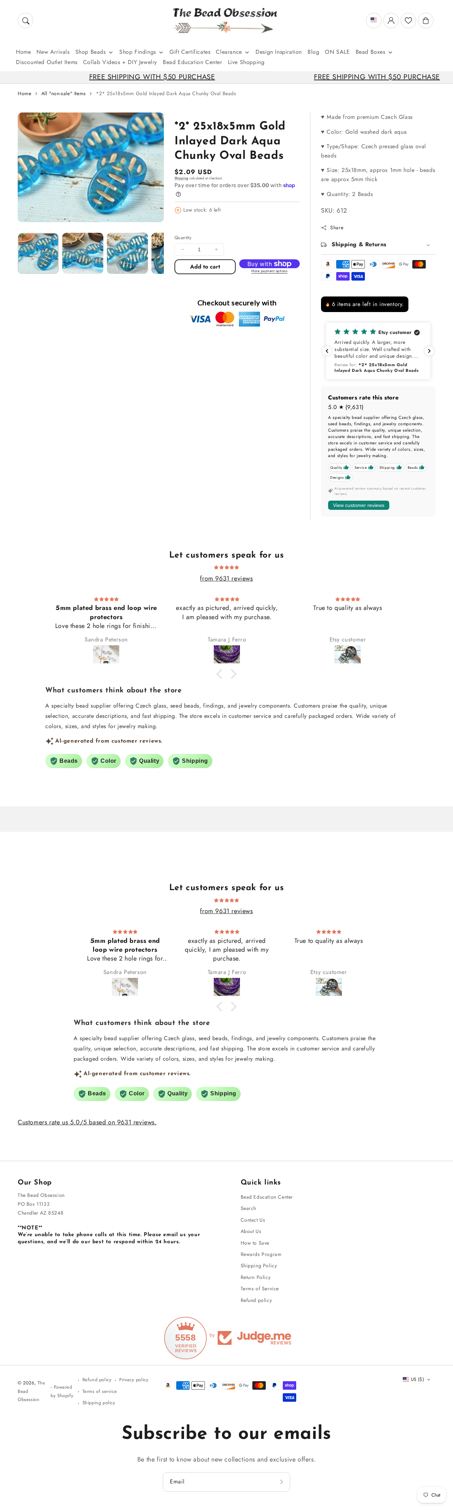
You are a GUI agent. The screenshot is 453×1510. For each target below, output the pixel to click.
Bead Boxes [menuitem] (370, 52)
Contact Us (253, 1219)
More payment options (269, 270)
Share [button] (336, 227)
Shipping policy (98, 1402)
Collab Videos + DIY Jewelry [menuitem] (120, 62)
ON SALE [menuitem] (337, 52)
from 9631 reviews (226, 578)
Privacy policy (133, 1379)
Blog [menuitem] (313, 52)
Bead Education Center (267, 1196)
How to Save (255, 1242)
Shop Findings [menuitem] (137, 52)
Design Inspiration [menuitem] (279, 52)
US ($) (417, 1379)
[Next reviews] (429, 351)
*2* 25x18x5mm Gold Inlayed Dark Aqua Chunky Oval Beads (166, 93)
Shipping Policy (259, 1265)
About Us (251, 1231)
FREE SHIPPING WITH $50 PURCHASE (111, 77)
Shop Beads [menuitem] (90, 52)
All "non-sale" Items (63, 93)
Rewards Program (261, 1254)
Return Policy (256, 1277)
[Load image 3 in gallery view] (127, 253)
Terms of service (99, 1391)
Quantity (182, 237)
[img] (226, 566)
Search (249, 1208)
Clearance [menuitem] (229, 52)
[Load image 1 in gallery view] (38, 253)
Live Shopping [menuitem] (246, 62)
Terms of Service (260, 1288)
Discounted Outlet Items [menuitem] (47, 62)
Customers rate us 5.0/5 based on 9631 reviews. (87, 1122)
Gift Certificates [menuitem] (190, 52)
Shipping (181, 178)
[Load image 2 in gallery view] (82, 253)
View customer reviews (358, 505)
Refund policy (256, 1300)
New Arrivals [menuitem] (52, 52)
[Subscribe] (282, 1481)
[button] (25, 20)
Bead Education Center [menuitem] (192, 62)
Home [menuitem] (23, 52)
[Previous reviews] (327, 351)
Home (24, 93)
